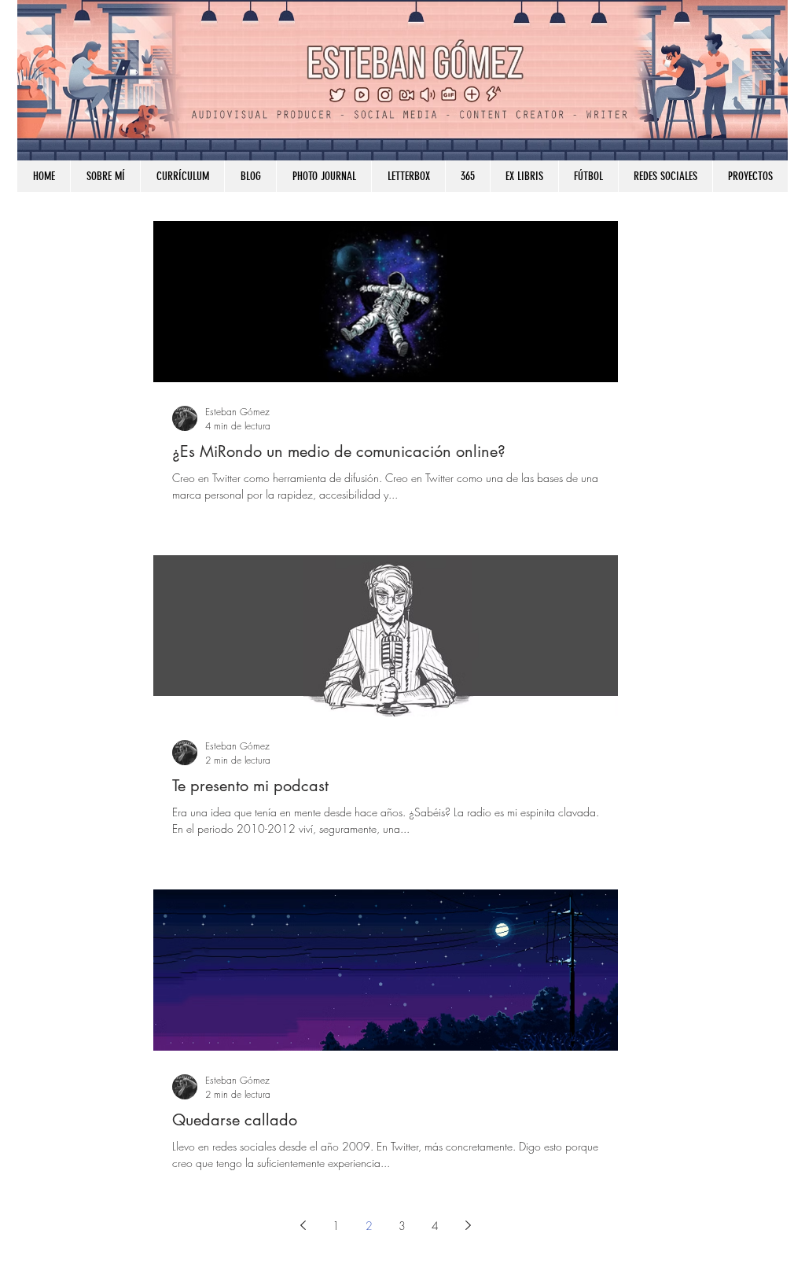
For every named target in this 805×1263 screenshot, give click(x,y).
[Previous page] (303, 1225)
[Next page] (468, 1225)
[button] (665, 176)
